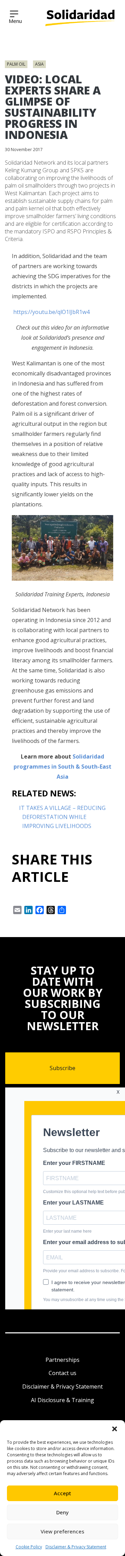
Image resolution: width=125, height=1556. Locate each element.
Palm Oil (16, 64)
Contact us (62, 1373)
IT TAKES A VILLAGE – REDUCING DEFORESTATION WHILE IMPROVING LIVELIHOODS (62, 817)
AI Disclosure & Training (62, 1400)
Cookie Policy (29, 1547)
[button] (114, 1428)
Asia (39, 64)
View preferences (62, 1531)
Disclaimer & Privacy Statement (75, 1547)
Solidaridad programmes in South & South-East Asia (62, 766)
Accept (62, 1493)
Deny (62, 1512)
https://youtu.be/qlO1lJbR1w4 (51, 312)
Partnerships (62, 1360)
